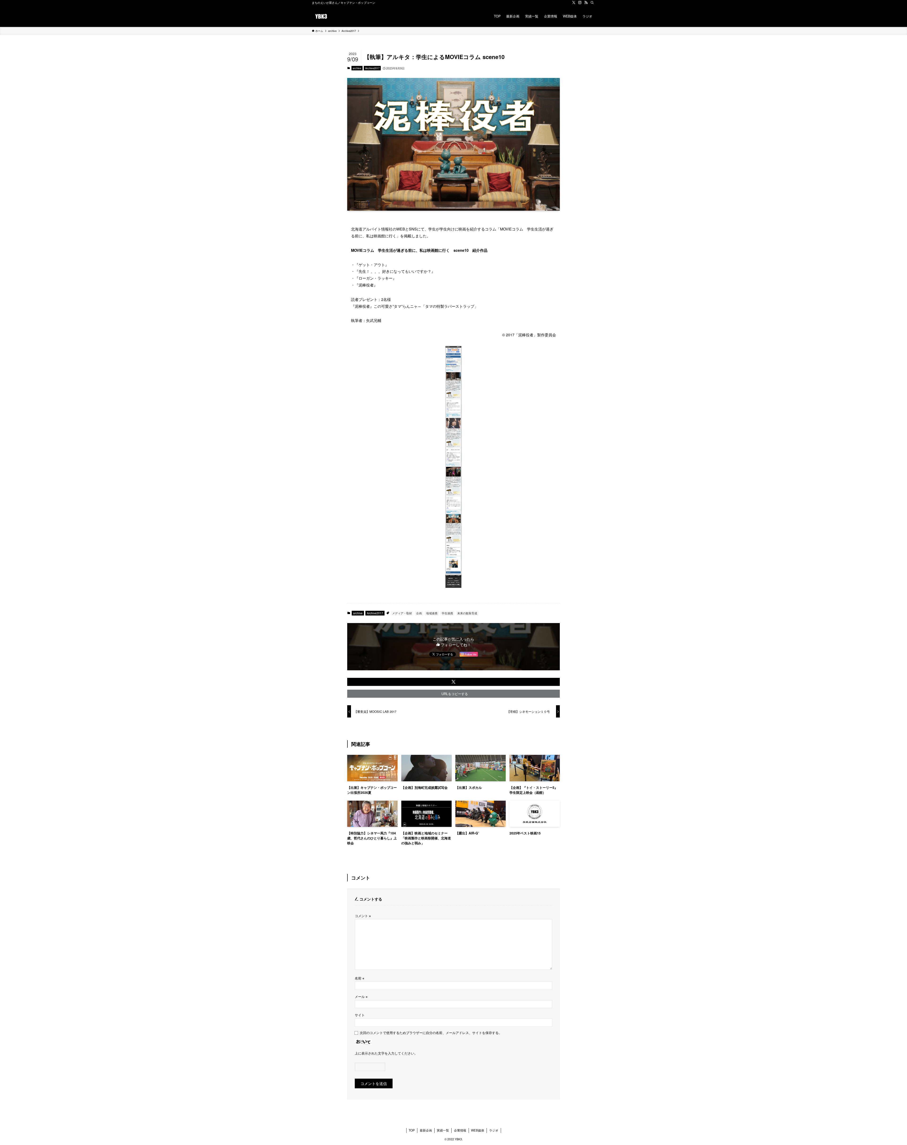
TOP (412, 1130)
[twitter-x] (574, 2)
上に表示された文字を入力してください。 (386, 1053)
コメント (363, 915)
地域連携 (431, 613)
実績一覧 (443, 1130)
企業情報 (460, 1130)
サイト (360, 1014)
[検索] (592, 2)
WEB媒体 (477, 1130)
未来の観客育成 (467, 613)
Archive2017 (372, 68)
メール (361, 996)
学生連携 (447, 613)
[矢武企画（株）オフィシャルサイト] (321, 16)
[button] (453, 682)
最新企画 (426, 1130)
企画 (419, 613)
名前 (359, 977)
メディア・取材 (402, 613)
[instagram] (580, 2)
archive (357, 68)
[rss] (586, 2)
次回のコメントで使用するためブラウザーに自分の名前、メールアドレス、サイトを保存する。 (431, 1032)
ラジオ (493, 1130)
